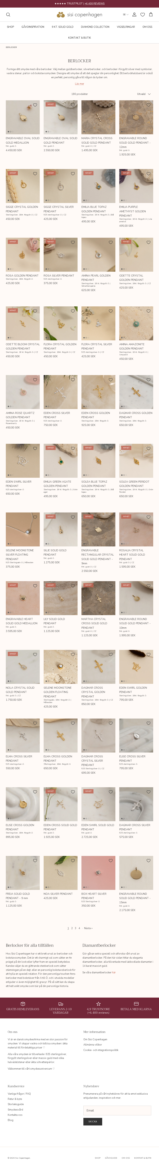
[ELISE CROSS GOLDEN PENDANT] (23, 804)
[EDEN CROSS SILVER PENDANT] (61, 392)
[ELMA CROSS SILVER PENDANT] (23, 736)
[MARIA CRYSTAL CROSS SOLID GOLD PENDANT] (98, 117)
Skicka (92, 1121)
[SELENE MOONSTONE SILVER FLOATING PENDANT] (23, 529)
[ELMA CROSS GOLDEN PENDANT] (61, 736)
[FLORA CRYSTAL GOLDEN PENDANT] (61, 323)
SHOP (10, 27)
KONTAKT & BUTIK (79, 38)
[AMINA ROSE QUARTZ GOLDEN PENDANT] (23, 392)
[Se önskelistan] (143, 15)
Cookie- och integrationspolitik (100, 1050)
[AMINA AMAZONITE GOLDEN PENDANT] (136, 323)
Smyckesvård (15, 1109)
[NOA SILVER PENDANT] (61, 873)
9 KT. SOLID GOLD (62, 27)
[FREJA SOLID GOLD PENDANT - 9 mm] (23, 873)
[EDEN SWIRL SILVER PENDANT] (23, 461)
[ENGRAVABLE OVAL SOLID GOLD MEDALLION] (23, 117)
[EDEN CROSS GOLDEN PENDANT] (98, 392)
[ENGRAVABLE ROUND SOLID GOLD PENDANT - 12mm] (136, 117)
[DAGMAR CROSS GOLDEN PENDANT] (136, 392)
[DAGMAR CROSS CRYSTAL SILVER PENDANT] (98, 736)
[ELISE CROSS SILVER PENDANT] (136, 736)
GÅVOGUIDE (111, 1158)
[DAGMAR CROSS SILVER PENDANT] (136, 804)
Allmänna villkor (92, 1044)
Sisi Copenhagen (22, 1158)
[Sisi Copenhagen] (79, 14)
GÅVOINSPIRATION (33, 27)
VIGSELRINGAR (126, 27)
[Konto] (133, 14)
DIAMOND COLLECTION (95, 27)
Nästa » (88, 928)
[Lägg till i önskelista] (35, 105)
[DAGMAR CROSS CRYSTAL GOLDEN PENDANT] (98, 667)
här (114, 972)
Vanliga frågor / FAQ (19, 1094)
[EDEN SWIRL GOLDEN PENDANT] (136, 667)
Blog (10, 1120)
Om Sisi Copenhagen (95, 1039)
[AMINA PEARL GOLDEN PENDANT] (98, 255)
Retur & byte (15, 1099)
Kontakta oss (15, 1115)
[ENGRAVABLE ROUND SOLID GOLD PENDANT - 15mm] (136, 873)
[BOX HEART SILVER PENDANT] (98, 873)
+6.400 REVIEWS (95, 3)
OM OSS (147, 27)
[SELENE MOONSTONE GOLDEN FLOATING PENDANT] (61, 667)
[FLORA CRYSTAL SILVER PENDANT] (98, 323)
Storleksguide (16, 1104)
